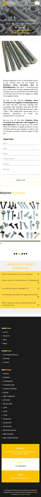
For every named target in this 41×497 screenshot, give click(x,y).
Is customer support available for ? (15, 288)
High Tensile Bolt (9, 396)
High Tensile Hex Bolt (10, 438)
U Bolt (5, 411)
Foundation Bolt (9, 385)
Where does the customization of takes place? (20, 280)
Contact (6, 362)
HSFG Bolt (6, 400)
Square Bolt (7, 423)
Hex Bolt (6, 374)
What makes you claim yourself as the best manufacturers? (19, 304)
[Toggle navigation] (37, 3)
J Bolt (5, 408)
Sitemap (6, 358)
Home (5, 332)
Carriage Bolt (8, 381)
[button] (14, 253)
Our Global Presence (10, 355)
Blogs (5, 343)
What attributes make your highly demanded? (20, 295)
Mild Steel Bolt (8, 434)
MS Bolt (5, 392)
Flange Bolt (7, 419)
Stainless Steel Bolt (10, 389)
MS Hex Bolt (7, 426)
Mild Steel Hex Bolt (9, 430)
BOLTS (21, 27)
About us (6, 336)
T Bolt (5, 415)
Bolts (5, 340)
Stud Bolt (6, 377)
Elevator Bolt (7, 404)
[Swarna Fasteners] (11, 3)
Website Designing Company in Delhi (24, 493)
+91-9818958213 (20, 466)
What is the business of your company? (17, 274)
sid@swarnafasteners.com (20, 478)
